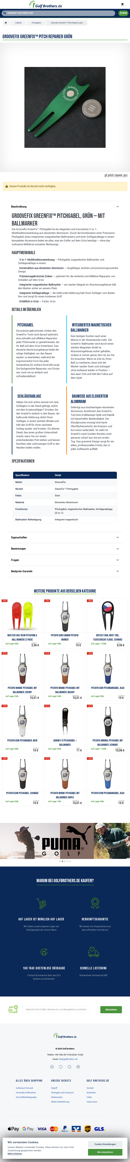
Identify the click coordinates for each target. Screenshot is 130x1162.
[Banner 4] (67, 861)
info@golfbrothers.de (68, 1059)
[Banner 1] (60, 861)
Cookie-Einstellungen (105, 1144)
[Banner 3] (65, 861)
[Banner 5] (70, 861)
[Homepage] (45, 4)
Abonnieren (111, 1009)
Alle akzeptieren (105, 1152)
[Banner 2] (62, 861)
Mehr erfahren (15, 1153)
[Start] (7, 23)
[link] (44, 965)
